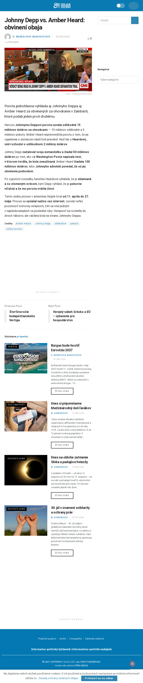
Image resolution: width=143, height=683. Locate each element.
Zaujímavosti (17, 405)
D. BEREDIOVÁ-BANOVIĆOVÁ (31, 36)
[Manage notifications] (132, 664)
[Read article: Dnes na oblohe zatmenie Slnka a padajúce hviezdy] (25, 470)
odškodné (60, 223)
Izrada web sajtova (64, 665)
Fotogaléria (75, 638)
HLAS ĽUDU (69, 662)
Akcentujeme (16, 459)
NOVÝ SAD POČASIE (118, 45)
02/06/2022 (63, 36)
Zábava (13, 347)
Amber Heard (23, 223)
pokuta (74, 223)
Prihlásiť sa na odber (99, 678)
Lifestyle (13, 42)
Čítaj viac (64, 391)
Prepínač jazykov (47, 638)
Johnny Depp (42, 223)
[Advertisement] (48, 263)
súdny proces (14, 229)
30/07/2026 (78, 517)
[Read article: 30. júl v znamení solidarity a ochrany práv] (25, 520)
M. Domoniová (59, 413)
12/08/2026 (78, 467)
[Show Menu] (6, 5)
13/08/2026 (59, 359)
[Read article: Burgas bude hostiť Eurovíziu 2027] (25, 358)
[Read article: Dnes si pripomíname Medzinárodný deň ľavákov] (25, 416)
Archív (63, 638)
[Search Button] (135, 20)
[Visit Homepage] (62, 6)
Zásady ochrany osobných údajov (58, 678)
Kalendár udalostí (94, 638)
